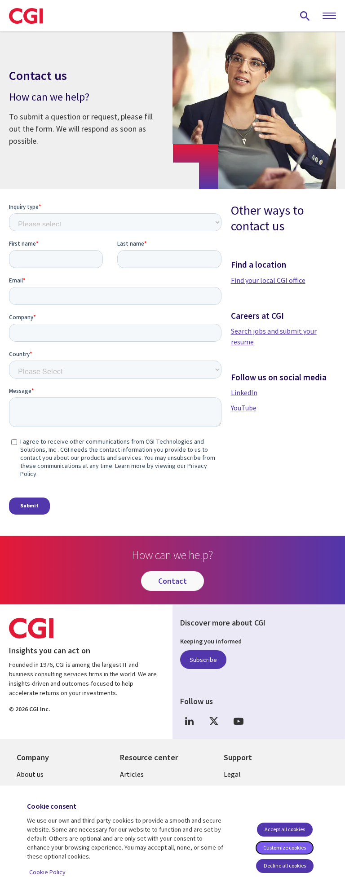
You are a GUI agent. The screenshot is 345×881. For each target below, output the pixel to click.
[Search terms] (305, 15)
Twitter (214, 721)
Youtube (239, 721)
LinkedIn (189, 721)
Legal (232, 774)
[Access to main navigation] (329, 16)
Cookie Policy (47, 872)
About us (30, 774)
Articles (132, 774)
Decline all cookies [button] (285, 865)
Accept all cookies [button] (285, 829)
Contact (172, 581)
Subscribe (203, 660)
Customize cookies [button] (284, 847)
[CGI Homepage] (26, 15)
